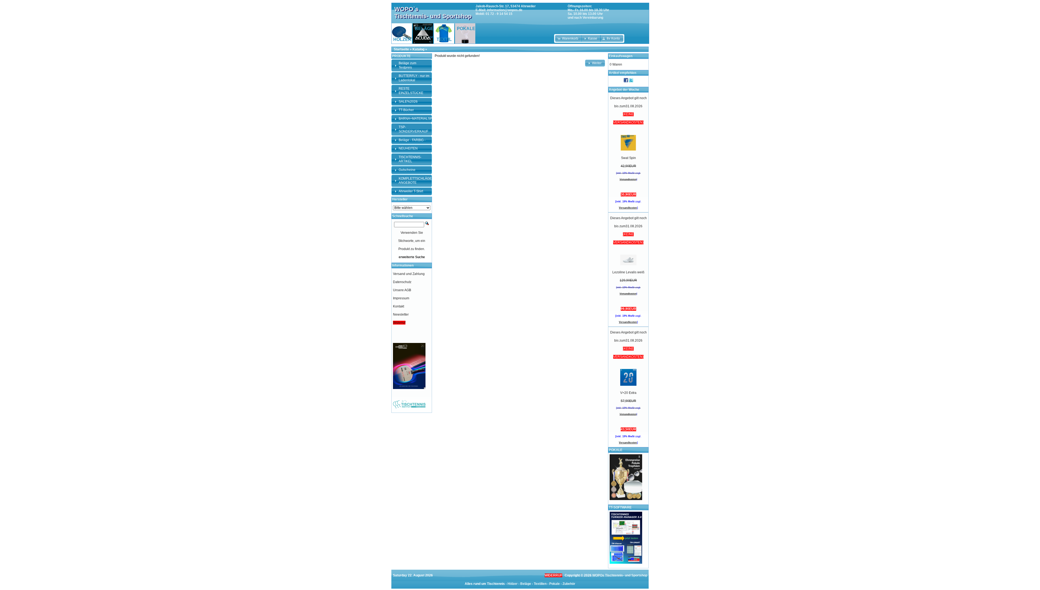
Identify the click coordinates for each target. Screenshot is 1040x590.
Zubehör (569, 584)
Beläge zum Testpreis (407, 65)
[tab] (411, 65)
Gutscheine (407, 170)
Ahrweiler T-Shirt (411, 191)
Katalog (418, 49)
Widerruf (399, 323)
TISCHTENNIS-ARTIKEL (410, 159)
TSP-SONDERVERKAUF (413, 129)
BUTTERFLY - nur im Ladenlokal (414, 78)
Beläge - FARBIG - (412, 140)
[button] (568, 38)
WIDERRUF (553, 575)
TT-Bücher (406, 110)
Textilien (540, 584)
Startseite (401, 49)
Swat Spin (628, 158)
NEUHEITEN (408, 148)
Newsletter (401, 314)
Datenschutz (402, 282)
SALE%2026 (408, 101)
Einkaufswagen (620, 56)
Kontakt (398, 306)
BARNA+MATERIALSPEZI (418, 119)
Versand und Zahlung (409, 274)
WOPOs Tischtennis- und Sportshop (619, 575)
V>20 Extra (628, 393)
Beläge (525, 584)
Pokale (554, 584)
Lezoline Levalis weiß (628, 272)
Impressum (401, 298)
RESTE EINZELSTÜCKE (411, 91)
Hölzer (513, 584)
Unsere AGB (402, 290)
